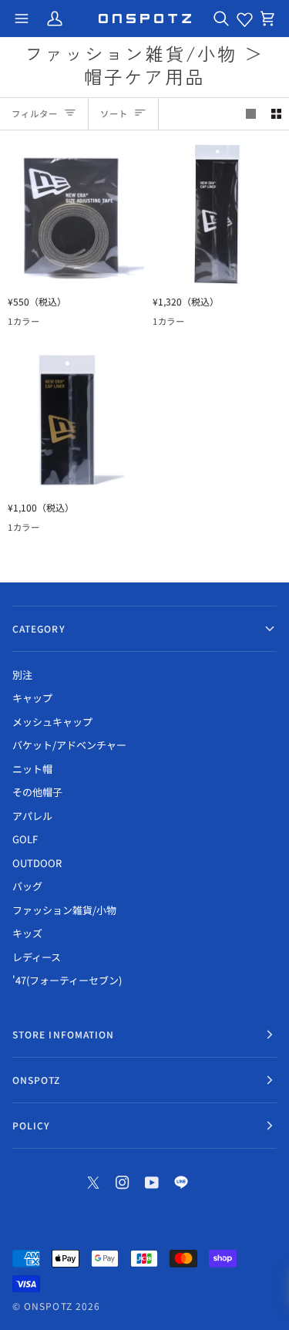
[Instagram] (122, 1183)
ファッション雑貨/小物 (64, 910)
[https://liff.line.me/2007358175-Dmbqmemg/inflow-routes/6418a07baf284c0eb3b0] (181, 1183)
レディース (36, 957)
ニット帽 (32, 768)
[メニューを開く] (21, 18)
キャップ (32, 697)
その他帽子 (37, 792)
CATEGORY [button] (39, 628)
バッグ (27, 886)
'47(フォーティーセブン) (67, 980)
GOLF (25, 839)
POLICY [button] (31, 1125)
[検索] (221, 18)
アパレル (32, 815)
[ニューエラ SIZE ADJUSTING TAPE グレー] (72, 214)
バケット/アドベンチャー (69, 745)
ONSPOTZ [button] (36, 1079)
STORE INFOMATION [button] (63, 1034)
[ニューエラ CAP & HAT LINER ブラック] (72, 420)
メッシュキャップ (52, 721)
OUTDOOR (37, 863)
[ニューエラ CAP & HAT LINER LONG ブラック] (217, 214)
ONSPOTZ (48, 1305)
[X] (93, 1183)
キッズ (27, 933)
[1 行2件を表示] (276, 114)
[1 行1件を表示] (251, 114)
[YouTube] (152, 1183)
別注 (22, 674)
